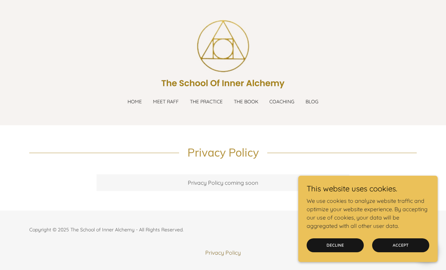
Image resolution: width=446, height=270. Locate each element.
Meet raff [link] (166, 101)
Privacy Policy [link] (223, 252)
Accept (401, 245)
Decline (335, 245)
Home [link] (135, 101)
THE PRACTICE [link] (206, 101)
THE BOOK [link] (246, 101)
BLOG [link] (312, 101)
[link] (223, 53)
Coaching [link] (281, 101)
